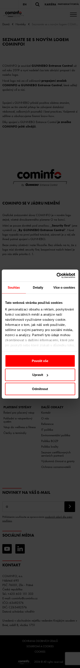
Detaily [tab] (38, 287)
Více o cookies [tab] (64, 287)
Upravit (37, 375)
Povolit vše (40, 360)
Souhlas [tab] (14, 287)
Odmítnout (40, 388)
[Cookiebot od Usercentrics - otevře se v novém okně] (57, 275)
